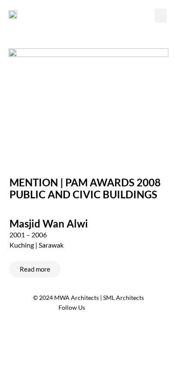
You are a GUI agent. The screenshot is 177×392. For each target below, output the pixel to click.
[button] (161, 16)
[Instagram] (112, 307)
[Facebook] (96, 307)
